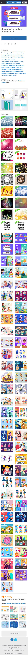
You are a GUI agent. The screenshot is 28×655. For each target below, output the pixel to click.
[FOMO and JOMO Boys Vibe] (21, 261)
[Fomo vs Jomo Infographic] (21, 249)
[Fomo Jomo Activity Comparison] (21, 564)
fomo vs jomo (4, 65)
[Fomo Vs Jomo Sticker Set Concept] (21, 494)
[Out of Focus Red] (7, 133)
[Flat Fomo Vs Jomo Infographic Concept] (7, 505)
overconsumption (16, 69)
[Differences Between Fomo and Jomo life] (7, 517)
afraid (22, 53)
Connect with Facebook (15, 2)
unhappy (11, 53)
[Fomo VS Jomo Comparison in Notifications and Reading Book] (21, 424)
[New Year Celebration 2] (7, 203)
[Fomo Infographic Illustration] (7, 249)
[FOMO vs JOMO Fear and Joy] (7, 272)
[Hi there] (21, 191)
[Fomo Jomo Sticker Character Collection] (7, 552)
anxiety (10, 75)
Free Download (14, 38)
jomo (2, 52)
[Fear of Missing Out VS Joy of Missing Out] (7, 401)
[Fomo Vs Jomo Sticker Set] (7, 319)
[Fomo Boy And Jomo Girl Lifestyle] (7, 564)
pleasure (7, 67)
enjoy (2, 67)
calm (21, 67)
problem (18, 63)
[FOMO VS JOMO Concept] (7, 366)
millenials (18, 65)
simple (22, 71)
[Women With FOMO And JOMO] (21, 470)
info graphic (17, 603)
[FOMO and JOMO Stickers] (21, 238)
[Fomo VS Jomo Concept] (21, 482)
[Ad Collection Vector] (7, 226)
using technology (9, 73)
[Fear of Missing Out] (7, 470)
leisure (16, 73)
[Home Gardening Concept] (7, 529)
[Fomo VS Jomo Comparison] (7, 412)
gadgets (8, 59)
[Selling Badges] (21, 156)
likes (24, 73)
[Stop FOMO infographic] (21, 459)
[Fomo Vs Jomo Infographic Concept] (21, 307)
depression (4, 57)
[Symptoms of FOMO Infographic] (21, 412)
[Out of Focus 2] (7, 121)
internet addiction (6, 63)
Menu (25, 2)
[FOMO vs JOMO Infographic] (7, 389)
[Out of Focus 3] (21, 121)
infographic (9, 603)
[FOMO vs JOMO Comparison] (7, 296)
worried (17, 61)
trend (23, 65)
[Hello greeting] (21, 144)
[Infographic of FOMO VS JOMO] (21, 366)
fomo (15, 53)
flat (22, 69)
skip (7, 75)
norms (18, 71)
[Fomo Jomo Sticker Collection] (21, 529)
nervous (13, 63)
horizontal (12, 67)
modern (3, 71)
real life (13, 59)
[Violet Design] (7, 144)
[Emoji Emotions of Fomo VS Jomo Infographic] (7, 494)
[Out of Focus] (21, 133)
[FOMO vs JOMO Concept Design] (7, 238)
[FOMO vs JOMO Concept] (7, 284)
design (21, 61)
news (7, 71)
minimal (21, 73)
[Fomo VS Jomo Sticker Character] (7, 482)
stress (3, 53)
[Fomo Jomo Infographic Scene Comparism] (21, 552)
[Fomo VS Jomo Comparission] (7, 436)
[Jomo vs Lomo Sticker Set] (21, 389)
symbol (15, 75)
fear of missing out (19, 52)
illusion (17, 67)
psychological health (6, 55)
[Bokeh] (21, 168)
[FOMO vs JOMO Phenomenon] (7, 354)
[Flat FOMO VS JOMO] (21, 342)
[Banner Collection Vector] (21, 226)
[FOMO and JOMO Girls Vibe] (7, 261)
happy (18, 53)
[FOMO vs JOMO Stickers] (21, 331)
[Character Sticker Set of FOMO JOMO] (21, 540)
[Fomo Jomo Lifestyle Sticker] (7, 587)
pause (3, 73)
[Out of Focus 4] (7, 168)
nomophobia (12, 71)
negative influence (6, 69)
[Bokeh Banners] (7, 214)
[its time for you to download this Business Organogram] (22, 624)
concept (3, 59)
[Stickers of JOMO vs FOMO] (21, 354)
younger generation (18, 55)
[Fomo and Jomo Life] (7, 575)
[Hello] (7, 156)
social (15, 57)
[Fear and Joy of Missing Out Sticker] (7, 424)
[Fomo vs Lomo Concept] (21, 447)
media (6, 53)
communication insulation (8, 61)
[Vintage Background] (21, 203)
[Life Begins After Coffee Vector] (21, 179)
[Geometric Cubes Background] (7, 179)
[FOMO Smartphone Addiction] (21, 517)
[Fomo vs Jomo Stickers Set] (21, 296)
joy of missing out (9, 52)
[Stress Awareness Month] (7, 540)
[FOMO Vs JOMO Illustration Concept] (21, 284)
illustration (10, 57)
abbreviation (12, 65)
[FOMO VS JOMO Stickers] (21, 377)
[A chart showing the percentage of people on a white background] (22, 617)
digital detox (21, 57)
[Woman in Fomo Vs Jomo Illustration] (7, 459)
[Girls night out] (7, 191)
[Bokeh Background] (21, 214)
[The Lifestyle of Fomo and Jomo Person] (21, 575)
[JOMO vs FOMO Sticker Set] (7, 447)
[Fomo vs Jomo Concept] (21, 272)
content (3, 75)
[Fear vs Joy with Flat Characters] (7, 331)
